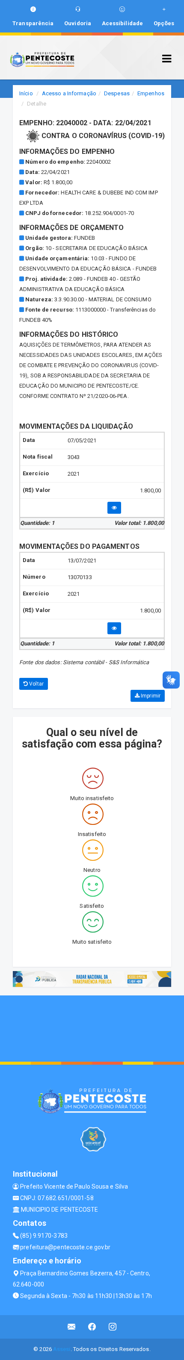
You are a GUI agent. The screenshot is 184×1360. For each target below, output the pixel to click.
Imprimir (149, 696)
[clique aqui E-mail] (71, 1326)
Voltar (36, 684)
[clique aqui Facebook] (92, 1326)
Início (26, 93)
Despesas (117, 93)
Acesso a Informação (69, 93)
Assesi (62, 1349)
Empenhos (150, 93)
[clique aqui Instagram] (112, 1326)
